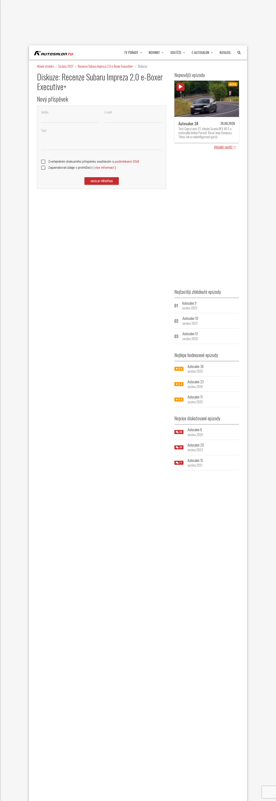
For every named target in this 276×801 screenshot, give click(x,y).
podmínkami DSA (127, 161)
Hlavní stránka (45, 66)
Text (43, 130)
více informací (104, 168)
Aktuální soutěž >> (225, 147)
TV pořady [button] (131, 52)
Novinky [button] (154, 52)
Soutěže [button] (175, 52)
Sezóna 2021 (65, 66)
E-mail (108, 112)
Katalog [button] (225, 52)
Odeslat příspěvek (102, 181)
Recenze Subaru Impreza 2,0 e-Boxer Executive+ (106, 66)
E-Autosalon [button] (200, 52)
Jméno (44, 112)
